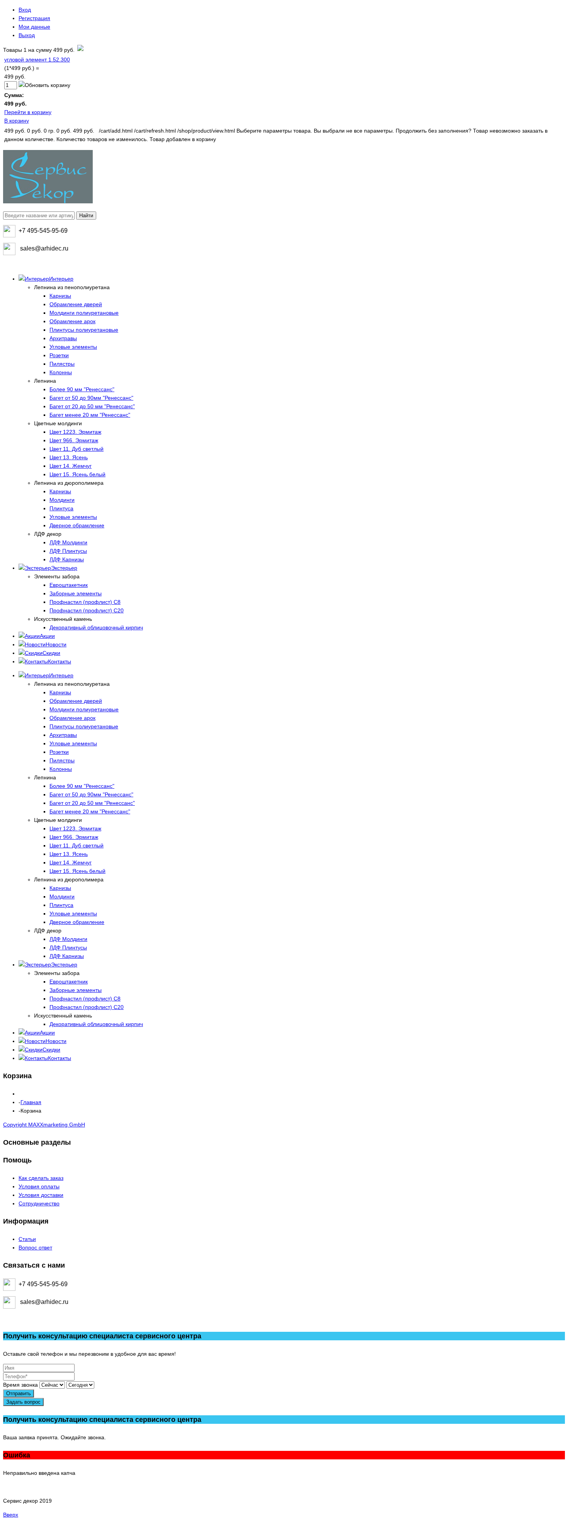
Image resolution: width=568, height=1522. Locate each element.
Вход (25, 10)
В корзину (16, 121)
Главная (30, 1102)
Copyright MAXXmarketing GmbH (44, 1124)
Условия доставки (41, 1195)
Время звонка (20, 1385)
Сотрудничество (39, 1203)
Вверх (10, 1515)
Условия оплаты (39, 1186)
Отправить (18, 1393)
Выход (27, 35)
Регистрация (34, 18)
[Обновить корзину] (44, 85)
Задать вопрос (23, 1402)
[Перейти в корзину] (79, 50)
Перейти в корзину (27, 112)
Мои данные (34, 27)
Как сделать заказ (41, 1178)
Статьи (27, 1239)
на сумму (39, 50)
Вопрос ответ (35, 1247)
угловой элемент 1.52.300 (37, 59)
